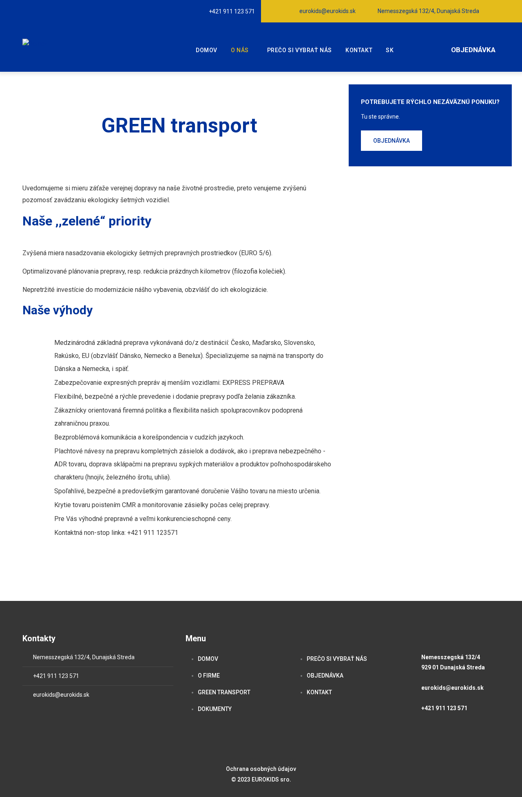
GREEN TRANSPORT (224, 692)
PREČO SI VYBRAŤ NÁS (337, 659)
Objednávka (473, 50)
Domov (206, 50)
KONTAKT (319, 692)
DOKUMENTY (215, 709)
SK (390, 50)
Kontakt (358, 50)
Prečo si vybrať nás (299, 50)
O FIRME (209, 675)
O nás (240, 50)
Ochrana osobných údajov (261, 769)
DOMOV (208, 659)
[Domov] (34, 44)
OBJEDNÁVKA (325, 675)
